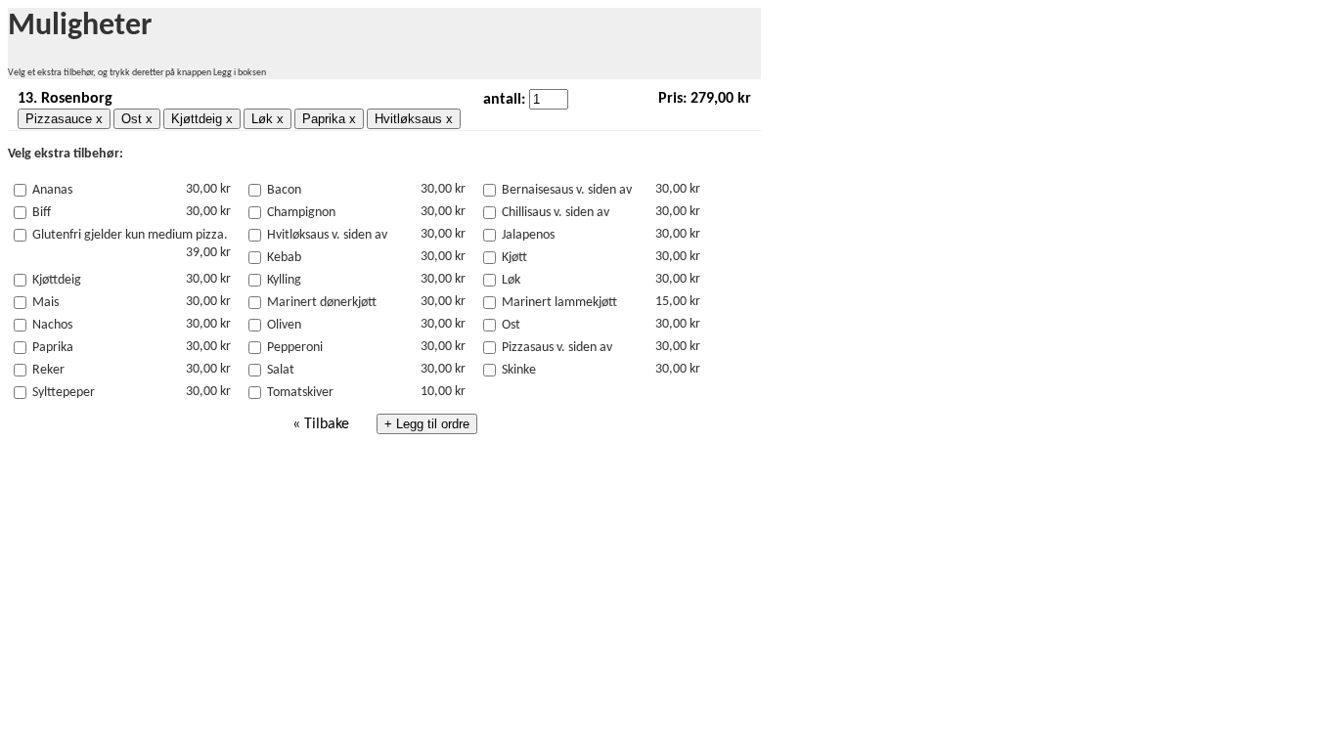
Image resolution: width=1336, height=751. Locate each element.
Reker (48, 370)
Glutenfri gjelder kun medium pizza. (130, 235)
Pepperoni (295, 347)
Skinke (519, 370)
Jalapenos (528, 235)
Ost (511, 325)
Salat (280, 370)
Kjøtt (514, 257)
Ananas (52, 190)
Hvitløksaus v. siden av (327, 235)
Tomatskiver (300, 392)
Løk (511, 280)
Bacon (284, 190)
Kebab (284, 257)
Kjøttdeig (56, 280)
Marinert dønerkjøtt (322, 302)
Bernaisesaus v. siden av (567, 190)
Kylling (284, 280)
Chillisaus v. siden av (555, 212)
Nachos (52, 325)
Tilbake (326, 424)
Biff (41, 212)
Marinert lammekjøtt (559, 302)
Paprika (52, 347)
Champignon (301, 212)
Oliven (284, 325)
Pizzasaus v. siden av (557, 347)
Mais (45, 302)
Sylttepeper (63, 392)
